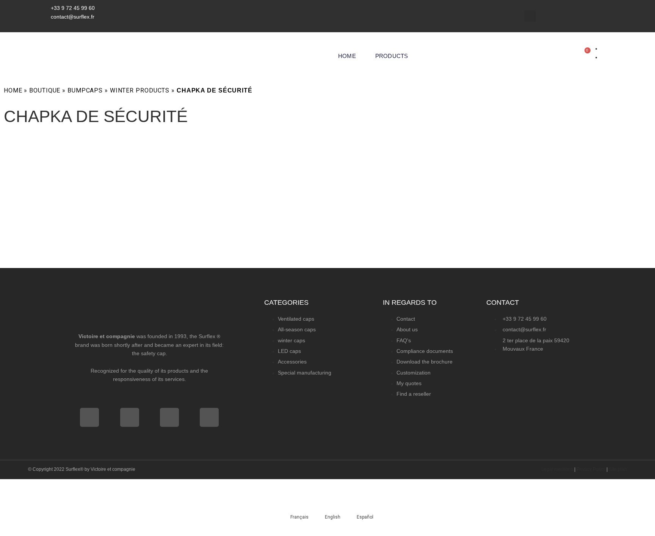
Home (347, 56)
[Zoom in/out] (15, 486)
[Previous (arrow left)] (15, 501)
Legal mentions (557, 469)
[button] (530, 16)
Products (391, 56)
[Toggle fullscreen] (46, 486)
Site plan (618, 469)
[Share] (78, 486)
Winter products (139, 90)
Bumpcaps (85, 90)
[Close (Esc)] (109, 486)
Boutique (44, 90)
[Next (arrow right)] (46, 501)
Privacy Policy (591, 469)
